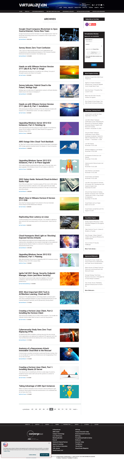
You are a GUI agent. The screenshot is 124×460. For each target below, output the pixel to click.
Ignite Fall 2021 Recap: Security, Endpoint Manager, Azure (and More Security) (37, 274)
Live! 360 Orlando (89, 143)
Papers (65, 7)
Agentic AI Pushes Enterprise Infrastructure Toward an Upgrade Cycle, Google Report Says (94, 84)
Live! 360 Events (57, 436)
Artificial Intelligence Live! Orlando (93, 149)
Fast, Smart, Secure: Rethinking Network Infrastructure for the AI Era (93, 284)
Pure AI (55, 440)
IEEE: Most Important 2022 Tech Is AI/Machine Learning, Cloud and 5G (34, 293)
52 (66, 409)
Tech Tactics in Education (60, 446)
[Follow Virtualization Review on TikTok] (97, 5)
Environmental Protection (82, 433)
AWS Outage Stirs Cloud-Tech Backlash (36, 142)
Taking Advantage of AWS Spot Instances (37, 386)
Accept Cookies (44, 454)
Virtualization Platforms (83, 11)
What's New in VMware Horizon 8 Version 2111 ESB (37, 199)
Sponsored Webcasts (91, 256)
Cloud (20, 11)
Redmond (78, 440)
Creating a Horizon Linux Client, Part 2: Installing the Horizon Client (36, 312)
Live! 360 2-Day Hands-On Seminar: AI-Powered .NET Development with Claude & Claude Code (94, 184)
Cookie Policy (67, 456)
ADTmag (77, 429)
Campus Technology (58, 433)
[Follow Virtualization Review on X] (94, 5)
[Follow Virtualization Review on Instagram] (99, 5)
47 (47, 409)
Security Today (79, 442)
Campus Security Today (82, 431)
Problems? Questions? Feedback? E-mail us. (67, 457)
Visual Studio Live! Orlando (92, 176)
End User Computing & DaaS (53, 11)
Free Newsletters (66, 424)
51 (63, 409)
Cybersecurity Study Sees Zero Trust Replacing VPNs (35, 330)
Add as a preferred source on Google (86, 4)
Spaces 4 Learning (58, 444)
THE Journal (56, 448)
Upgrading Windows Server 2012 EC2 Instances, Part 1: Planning (35, 255)
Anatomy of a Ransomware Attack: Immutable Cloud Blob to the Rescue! (35, 349)
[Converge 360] (35, 434)
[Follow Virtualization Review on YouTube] (101, 5)
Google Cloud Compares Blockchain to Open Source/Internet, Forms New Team (38, 30)
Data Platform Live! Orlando (92, 171)
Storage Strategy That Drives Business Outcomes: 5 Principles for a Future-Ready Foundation (94, 276)
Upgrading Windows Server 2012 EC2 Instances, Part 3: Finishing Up (35, 124)
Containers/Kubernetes (38, 11)
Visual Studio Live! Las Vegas (92, 203)
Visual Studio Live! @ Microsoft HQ (94, 209)
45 (40, 409)
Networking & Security (68, 11)
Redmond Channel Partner (60, 442)
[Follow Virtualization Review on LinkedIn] (93, 5)
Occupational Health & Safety (83, 438)
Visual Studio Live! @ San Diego (93, 114)
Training (91, 7)
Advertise (84, 7)
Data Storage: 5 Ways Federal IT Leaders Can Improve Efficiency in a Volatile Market (94, 237)
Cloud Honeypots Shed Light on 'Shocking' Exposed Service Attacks (37, 237)
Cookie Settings (32, 454)
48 (51, 409)
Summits (96, 7)
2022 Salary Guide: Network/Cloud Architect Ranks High (38, 180)
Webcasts (70, 7)
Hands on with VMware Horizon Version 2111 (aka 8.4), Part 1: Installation (36, 105)
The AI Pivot (78, 446)
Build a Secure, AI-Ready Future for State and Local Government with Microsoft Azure (94, 269)
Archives (47, 424)
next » (75, 409)
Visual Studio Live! (58, 450)
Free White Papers (90, 218)
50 (59, 409)
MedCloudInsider (57, 438)
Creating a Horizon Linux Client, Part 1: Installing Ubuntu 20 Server (36, 368)
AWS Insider (56, 431)
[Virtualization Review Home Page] (34, 6)
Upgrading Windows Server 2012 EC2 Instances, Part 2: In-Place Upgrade (35, 161)
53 (70, 409)
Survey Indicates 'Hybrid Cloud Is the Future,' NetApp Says (35, 86)
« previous (25, 409)
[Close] (49, 443)
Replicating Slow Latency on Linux (34, 217)
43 (32, 409)
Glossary (96, 424)
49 (55, 409)
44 (36, 409)
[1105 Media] (32, 439)
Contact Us (27, 424)
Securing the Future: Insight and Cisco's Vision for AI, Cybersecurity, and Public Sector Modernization (94, 261)
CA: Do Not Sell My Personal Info (87, 456)
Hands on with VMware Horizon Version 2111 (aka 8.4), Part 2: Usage (36, 67)
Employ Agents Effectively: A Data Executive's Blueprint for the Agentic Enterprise (94, 223)
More (101, 7)
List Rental (86, 424)
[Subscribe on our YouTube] (90, 25)
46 (44, 409)
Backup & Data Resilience (99, 11)
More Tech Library (90, 249)
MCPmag (77, 436)
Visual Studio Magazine (81, 448)
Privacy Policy (96, 49)
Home (60, 7)
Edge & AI (27, 11)
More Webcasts (89, 290)
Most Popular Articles (91, 73)
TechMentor (78, 444)
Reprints (77, 424)
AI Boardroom (56, 429)
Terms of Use (76, 456)
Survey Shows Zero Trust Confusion (34, 48)
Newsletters (78, 7)
